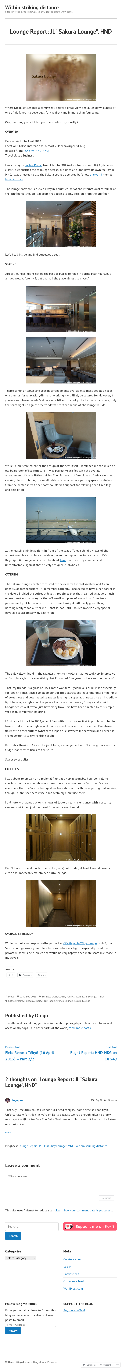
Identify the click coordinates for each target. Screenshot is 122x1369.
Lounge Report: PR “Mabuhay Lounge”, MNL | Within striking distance (62, 1146)
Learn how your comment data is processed (84, 1210)
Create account (73, 1259)
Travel (100, 996)
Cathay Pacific (33, 165)
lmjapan (17, 1100)
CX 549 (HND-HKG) (37, 151)
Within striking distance (32, 7)
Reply (8, 1132)
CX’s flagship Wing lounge (80, 943)
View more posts (80, 1028)
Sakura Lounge (82, 1001)
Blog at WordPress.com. (45, 1362)
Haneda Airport (32, 1001)
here (63, 560)
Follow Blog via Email (21, 1304)
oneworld (96, 175)
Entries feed (71, 1274)
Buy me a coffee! (74, 1310)
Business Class (49, 996)
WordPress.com (73, 1289)
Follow (13, 1331)
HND (45, 1001)
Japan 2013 (81, 996)
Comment (106, 1198)
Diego (11, 996)
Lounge (92, 996)
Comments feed (73, 1281)
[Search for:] (32, 1226)
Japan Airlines (14, 179)
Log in (67, 1267)
